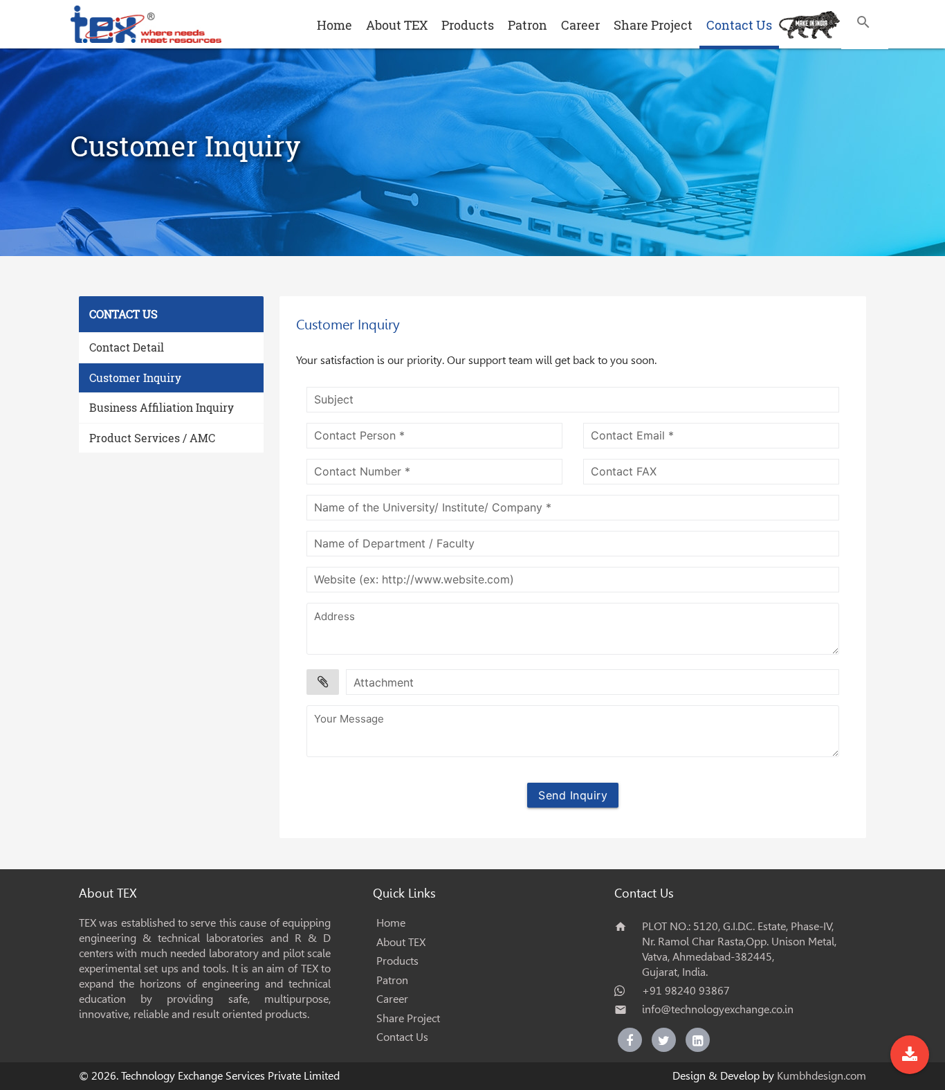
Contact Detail (126, 347)
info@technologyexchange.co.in (717, 1009)
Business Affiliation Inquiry (161, 407)
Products (467, 25)
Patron (527, 25)
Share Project (653, 25)
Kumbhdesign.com (821, 1075)
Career (580, 25)
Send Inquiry (572, 795)
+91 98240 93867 (686, 990)
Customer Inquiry (135, 377)
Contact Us (739, 25)
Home (334, 25)
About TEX (397, 25)
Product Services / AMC (152, 437)
